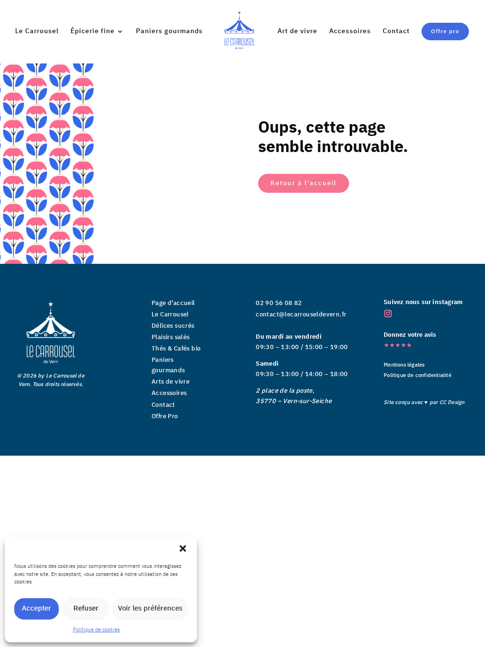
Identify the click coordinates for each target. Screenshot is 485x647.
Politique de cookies (96, 630)
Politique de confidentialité (417, 375)
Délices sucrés (173, 326)
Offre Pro (165, 416)
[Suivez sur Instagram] (387, 313)
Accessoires (350, 32)
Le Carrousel (37, 32)
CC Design (452, 402)
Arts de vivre (170, 382)
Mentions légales (404, 365)
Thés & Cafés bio (176, 348)
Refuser (86, 608)
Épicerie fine (93, 32)
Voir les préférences (150, 608)
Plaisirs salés (171, 337)
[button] (183, 548)
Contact (396, 32)
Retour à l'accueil (303, 183)
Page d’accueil (173, 303)
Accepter (36, 608)
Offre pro (445, 31)
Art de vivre (297, 32)
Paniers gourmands (169, 32)
